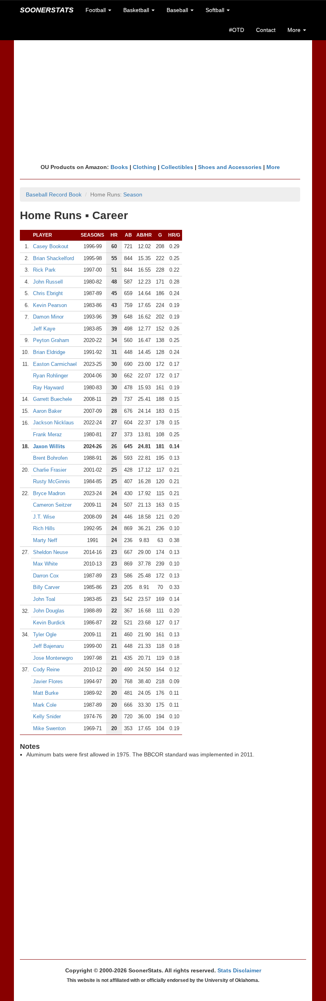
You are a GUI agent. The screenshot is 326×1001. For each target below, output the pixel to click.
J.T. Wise (44, 517)
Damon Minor (48, 317)
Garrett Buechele (52, 399)
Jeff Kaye (44, 329)
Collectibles (177, 167)
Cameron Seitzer (52, 505)
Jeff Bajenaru (48, 646)
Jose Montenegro (53, 658)
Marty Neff (45, 540)
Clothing (144, 167)
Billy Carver (46, 587)
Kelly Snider (47, 716)
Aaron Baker (47, 411)
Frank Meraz (47, 434)
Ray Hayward (48, 388)
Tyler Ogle (44, 635)
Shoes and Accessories (230, 167)
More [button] (294, 30)
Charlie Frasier (49, 470)
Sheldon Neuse (50, 552)
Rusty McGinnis (51, 481)
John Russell (48, 282)
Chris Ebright (48, 293)
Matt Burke (45, 693)
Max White (45, 564)
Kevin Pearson (50, 305)
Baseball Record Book (54, 194)
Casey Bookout (50, 246)
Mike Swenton (49, 728)
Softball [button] (216, 10)
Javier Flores (48, 681)
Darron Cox (46, 576)
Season (132, 194)
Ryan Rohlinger (50, 376)
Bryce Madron (49, 493)
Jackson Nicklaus (53, 423)
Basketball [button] (137, 10)
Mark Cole (44, 705)
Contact (266, 30)
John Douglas (48, 611)
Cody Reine (46, 670)
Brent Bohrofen (50, 458)
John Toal (44, 599)
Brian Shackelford (53, 258)
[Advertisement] (163, 101)
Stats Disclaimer (239, 970)
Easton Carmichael (55, 364)
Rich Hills (44, 528)
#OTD (236, 30)
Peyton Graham (51, 340)
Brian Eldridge (49, 352)
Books (119, 167)
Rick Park (44, 270)
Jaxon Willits (49, 446)
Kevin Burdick (49, 623)
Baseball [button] (178, 10)
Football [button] (96, 10)
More (273, 167)
